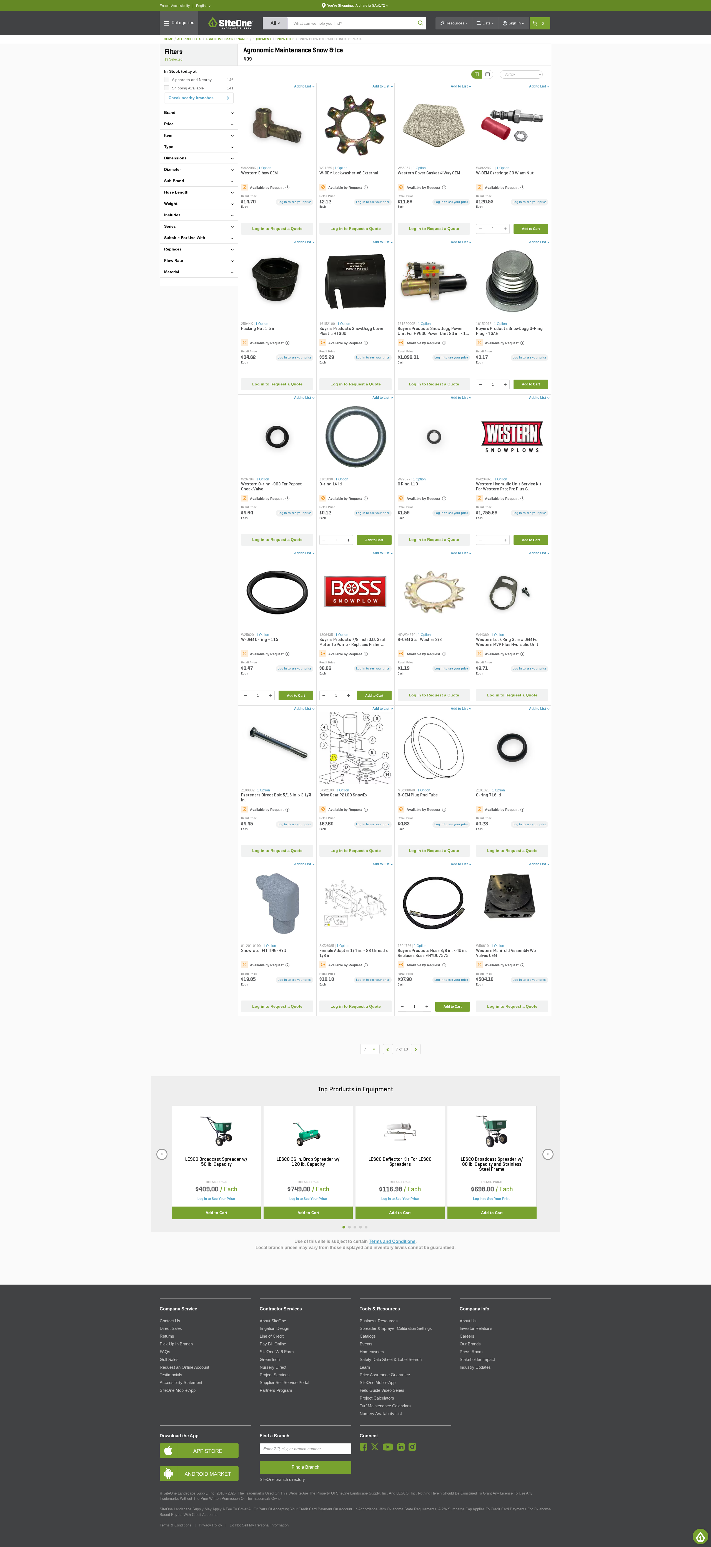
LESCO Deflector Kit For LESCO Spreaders (400, 1162)
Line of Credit (272, 1336)
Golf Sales (169, 1359)
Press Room (471, 1352)
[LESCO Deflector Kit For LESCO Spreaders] (400, 1131)
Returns (167, 1336)
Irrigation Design (274, 1328)
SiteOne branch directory (282, 1479)
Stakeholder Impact (477, 1359)
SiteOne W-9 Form (277, 1352)
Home (168, 39)
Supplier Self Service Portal (284, 1382)
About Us (468, 1321)
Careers (467, 1336)
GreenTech (270, 1359)
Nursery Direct (273, 1367)
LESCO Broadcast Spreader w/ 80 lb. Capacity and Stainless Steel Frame (492, 1164)
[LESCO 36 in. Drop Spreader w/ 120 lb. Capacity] (308, 1131)
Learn (365, 1367)
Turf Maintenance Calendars (385, 1406)
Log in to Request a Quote (277, 228)
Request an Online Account (184, 1367)
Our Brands (470, 1344)
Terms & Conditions (175, 1525)
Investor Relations (476, 1328)
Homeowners (372, 1352)
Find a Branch (274, 1435)
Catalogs (368, 1336)
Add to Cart (531, 229)
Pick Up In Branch (176, 1344)
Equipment (262, 39)
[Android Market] (205, 1473)
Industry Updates (475, 1367)
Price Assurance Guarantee (385, 1375)
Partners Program (276, 1390)
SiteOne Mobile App (178, 1390)
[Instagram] (414, 1449)
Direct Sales (171, 1328)
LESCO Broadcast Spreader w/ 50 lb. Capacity (216, 1162)
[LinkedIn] (402, 1449)
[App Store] (205, 1450)
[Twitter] (376, 1449)
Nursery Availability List (381, 1413)
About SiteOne (273, 1321)
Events (366, 1344)
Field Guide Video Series (382, 1390)
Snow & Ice (285, 39)
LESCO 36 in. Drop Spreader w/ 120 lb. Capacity (308, 1162)
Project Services (275, 1375)
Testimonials (171, 1375)
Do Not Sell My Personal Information (259, 1525)
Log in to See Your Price (216, 1199)
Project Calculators (377, 1398)
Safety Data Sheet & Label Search (391, 1359)
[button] (203, 6)
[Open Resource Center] (700, 1536)
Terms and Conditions (392, 1241)
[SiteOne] (230, 28)
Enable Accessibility (175, 6)
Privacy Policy (210, 1525)
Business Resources (379, 1321)
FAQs (165, 1352)
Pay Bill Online (273, 1344)
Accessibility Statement (181, 1382)
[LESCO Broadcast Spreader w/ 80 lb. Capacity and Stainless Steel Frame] (491, 1131)
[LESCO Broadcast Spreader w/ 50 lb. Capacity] (216, 1131)
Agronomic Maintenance (227, 39)
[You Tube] (389, 1449)
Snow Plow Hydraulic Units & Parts (330, 39)
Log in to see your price (294, 202)
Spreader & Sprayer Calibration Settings (396, 1328)
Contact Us (170, 1321)
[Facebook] (365, 1449)
